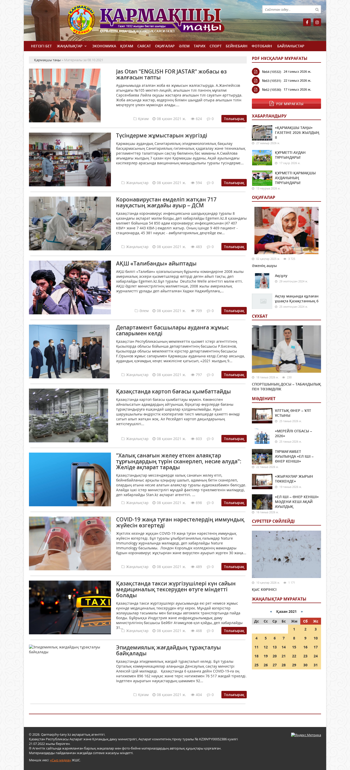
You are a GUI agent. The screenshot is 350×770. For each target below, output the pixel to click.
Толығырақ (234, 118)
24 (316, 656)
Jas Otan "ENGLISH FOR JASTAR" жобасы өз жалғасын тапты (171, 74)
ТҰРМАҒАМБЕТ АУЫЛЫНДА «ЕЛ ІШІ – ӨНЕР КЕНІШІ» (294, 456)
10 (316, 638)
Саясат (144, 46)
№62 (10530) (271, 89)
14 (284, 647)
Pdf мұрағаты (289, 103)
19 (266, 656)
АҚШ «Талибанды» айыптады (156, 263)
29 (294, 664)
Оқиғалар (165, 46)
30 (305, 664)
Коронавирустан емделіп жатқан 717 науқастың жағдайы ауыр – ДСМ (166, 202)
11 (256, 647)
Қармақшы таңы (157, 22)
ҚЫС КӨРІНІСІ (264, 589)
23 (305, 656)
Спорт (216, 46)
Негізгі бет (41, 46)
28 (284, 664)
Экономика (104, 46)
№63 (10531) (271, 80)
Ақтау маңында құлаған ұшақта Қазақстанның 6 (296, 298)
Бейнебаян (237, 46)
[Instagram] (317, 22)
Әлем (184, 46)
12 (266, 647)
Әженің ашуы (264, 265)
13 (275, 647)
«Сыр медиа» (60, 760)
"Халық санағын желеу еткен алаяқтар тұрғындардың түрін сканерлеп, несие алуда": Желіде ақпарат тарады (178, 461)
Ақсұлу (281, 275)
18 (256, 656)
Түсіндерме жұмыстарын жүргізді (161, 135)
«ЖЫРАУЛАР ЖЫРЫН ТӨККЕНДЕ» (294, 479)
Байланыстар (290, 46)
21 (284, 656)
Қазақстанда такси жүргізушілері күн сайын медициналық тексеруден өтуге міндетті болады (176, 589)
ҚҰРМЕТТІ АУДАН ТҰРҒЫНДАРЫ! (290, 155)
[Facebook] (307, 22)
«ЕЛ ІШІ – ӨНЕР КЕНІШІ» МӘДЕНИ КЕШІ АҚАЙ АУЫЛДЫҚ (297, 501)
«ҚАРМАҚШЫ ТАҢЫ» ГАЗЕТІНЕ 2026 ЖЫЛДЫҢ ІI (297, 132)
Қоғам (126, 46)
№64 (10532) (271, 71)
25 (256, 664)
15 (294, 647)
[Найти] (317, 9)
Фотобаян (262, 46)
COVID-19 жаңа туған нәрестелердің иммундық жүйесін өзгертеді (180, 522)
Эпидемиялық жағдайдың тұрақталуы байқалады (168, 650)
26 (266, 664)
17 (316, 647)
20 (275, 656)
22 (294, 656)
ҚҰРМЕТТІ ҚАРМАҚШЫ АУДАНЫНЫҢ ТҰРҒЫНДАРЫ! (295, 177)
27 (275, 664)
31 (316, 664)
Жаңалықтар (70, 46)
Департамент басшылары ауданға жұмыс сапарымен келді (172, 330)
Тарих (199, 46)
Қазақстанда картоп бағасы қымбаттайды (173, 391)
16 (305, 647)
